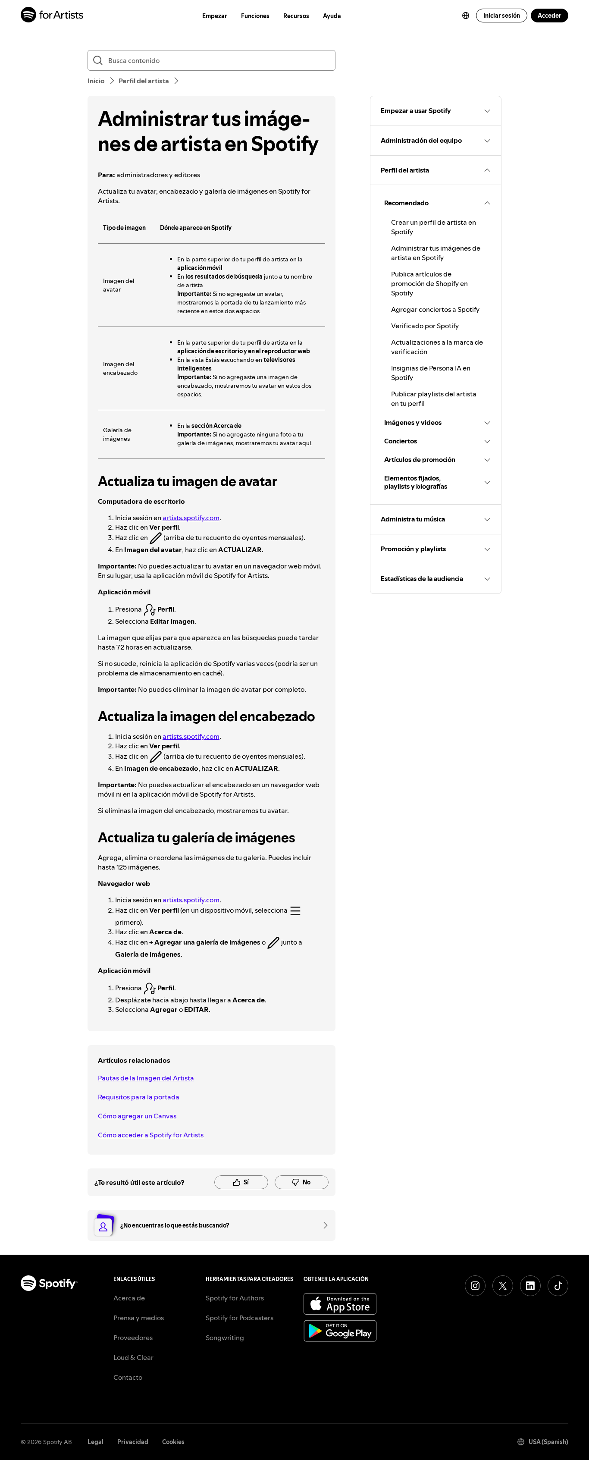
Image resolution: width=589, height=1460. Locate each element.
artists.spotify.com (191, 517)
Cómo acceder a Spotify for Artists (151, 1135)
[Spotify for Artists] (52, 16)
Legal (95, 1442)
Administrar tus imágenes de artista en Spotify (435, 252)
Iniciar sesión (501, 15)
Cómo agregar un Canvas (137, 1116)
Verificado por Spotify (425, 325)
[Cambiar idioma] (466, 15)
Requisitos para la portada (138, 1097)
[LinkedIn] (530, 1285)
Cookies (173, 1442)
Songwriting (225, 1337)
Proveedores (133, 1337)
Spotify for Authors (235, 1298)
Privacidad (132, 1442)
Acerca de (129, 1298)
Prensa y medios (138, 1317)
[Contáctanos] (322, 1225)
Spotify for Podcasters (239, 1317)
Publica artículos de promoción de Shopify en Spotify (429, 283)
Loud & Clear (133, 1357)
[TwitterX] (502, 1285)
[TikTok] (558, 1285)
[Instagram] (475, 1285)
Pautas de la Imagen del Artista (146, 1078)
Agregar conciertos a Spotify (435, 309)
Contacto (127, 1377)
